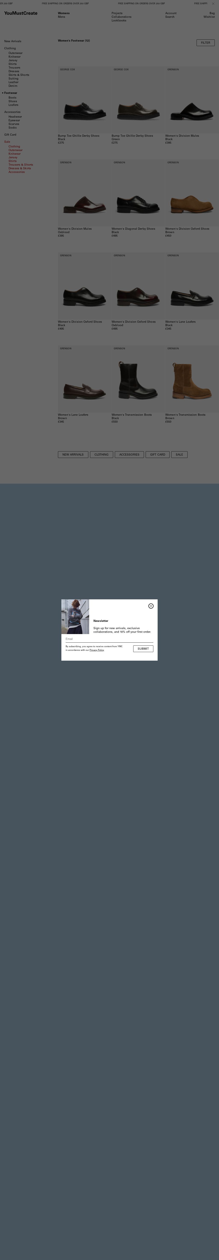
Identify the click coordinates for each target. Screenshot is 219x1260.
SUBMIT (143, 649)
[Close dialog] (151, 606)
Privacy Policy (97, 650)
